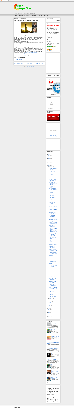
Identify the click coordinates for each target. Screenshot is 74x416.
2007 (49, 316)
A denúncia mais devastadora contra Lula (52, 285)
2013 (49, 308)
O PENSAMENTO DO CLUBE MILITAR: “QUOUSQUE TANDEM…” (52, 216)
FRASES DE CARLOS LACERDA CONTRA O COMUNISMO (53, 265)
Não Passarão (51, 242)
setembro (50, 301)
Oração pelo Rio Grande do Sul (52, 359)
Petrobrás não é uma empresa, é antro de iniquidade (52, 191)
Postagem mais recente (18, 63)
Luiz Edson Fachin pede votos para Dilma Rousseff (53, 210)
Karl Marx (50, 263)
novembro (51, 298)
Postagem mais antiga (40, 63)
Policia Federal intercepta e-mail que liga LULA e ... (53, 288)
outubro (50, 299)
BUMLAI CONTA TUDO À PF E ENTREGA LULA (53, 189)
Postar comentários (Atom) (30, 66)
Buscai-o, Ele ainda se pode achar (54, 378)
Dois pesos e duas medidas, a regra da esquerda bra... (52, 269)
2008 (49, 315)
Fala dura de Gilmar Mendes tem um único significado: (53, 183)
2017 (49, 162)
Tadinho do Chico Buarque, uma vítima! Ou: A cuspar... (53, 168)
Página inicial (29, 63)
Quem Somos (21, 15)
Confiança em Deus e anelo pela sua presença (52, 282)
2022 (49, 155)
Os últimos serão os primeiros (52, 271)
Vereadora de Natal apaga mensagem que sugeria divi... (53, 293)
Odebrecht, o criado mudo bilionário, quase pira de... (53, 207)
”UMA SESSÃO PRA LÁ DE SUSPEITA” (52, 176)
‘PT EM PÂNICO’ (51, 255)
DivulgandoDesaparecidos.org (53, 136)
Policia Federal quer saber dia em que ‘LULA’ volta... (52, 247)
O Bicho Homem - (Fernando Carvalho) (52, 196)
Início (16, 15)
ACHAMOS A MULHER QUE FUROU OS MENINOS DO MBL (52, 234)
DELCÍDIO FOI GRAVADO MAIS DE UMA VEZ (53, 296)
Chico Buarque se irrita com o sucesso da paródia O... (52, 174)
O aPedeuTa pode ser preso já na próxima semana (52, 237)
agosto (50, 302)
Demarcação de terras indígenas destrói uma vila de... (53, 240)
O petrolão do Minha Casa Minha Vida (52, 277)
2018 (49, 161)
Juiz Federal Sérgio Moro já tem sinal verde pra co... (53, 231)
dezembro (51, 166)
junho (50, 305)
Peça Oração (33, 15)
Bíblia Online (40, 15)
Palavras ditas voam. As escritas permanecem (53, 245)
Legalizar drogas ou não (55, 336)
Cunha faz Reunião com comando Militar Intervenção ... (53, 220)
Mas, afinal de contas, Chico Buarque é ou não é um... (52, 180)
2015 (49, 165)
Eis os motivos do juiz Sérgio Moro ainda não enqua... (53, 274)
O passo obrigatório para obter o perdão (55, 323)
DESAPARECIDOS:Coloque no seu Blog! (53, 135)
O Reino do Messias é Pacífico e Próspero (52, 257)
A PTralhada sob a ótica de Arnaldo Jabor (52, 262)
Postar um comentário (19, 59)
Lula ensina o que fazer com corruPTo (52, 291)
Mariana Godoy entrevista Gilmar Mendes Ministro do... (53, 223)
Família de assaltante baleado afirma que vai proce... (53, 250)
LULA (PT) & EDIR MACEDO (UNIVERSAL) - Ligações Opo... (52, 203)
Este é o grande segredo (55, 364)
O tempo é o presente (54, 329)
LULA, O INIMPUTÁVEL (53, 201)
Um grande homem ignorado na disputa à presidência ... (53, 228)
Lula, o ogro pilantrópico (53, 178)
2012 (49, 309)
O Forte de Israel (54, 353)
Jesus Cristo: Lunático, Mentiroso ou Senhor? (53, 226)
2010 (49, 312)
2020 (49, 158)
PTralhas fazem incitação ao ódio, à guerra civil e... (53, 253)
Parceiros (46, 15)
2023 (49, 154)
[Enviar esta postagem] (28, 55)
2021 (49, 157)
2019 (49, 159)
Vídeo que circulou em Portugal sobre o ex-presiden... (52, 213)
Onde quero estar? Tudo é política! (52, 348)
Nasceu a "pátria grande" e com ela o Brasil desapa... (53, 186)
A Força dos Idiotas (52, 197)
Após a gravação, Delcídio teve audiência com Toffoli (53, 279)
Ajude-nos (27, 15)
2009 (49, 313)
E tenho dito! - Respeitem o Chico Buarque (53, 171)
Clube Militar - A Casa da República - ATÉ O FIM (53, 259)
